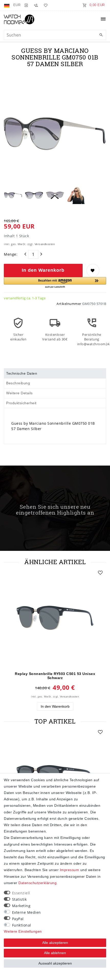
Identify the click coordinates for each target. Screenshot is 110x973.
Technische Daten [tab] (21, 373)
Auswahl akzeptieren (55, 963)
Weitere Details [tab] (19, 393)
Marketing (21, 905)
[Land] (7, 5)
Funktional (21, 925)
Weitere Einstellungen (23, 931)
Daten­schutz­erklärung (37, 883)
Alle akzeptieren (55, 943)
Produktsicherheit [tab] (21, 403)
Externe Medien (26, 912)
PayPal (18, 918)
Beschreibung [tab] (18, 383)
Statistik (19, 899)
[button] (55, 283)
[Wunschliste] (44, 5)
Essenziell (21, 893)
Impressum (69, 870)
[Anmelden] (26, 5)
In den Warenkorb (43, 270)
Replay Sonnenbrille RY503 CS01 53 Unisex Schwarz (55, 676)
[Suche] (101, 35)
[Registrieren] (35, 5)
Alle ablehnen (55, 953)
